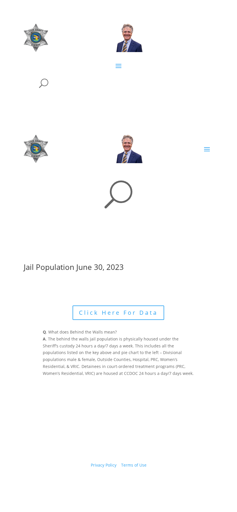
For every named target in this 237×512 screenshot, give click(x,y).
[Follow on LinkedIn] (135, 482)
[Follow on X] (112, 482)
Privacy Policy (103, 465)
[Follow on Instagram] (124, 482)
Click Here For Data (118, 312)
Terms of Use (134, 465)
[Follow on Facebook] (101, 482)
